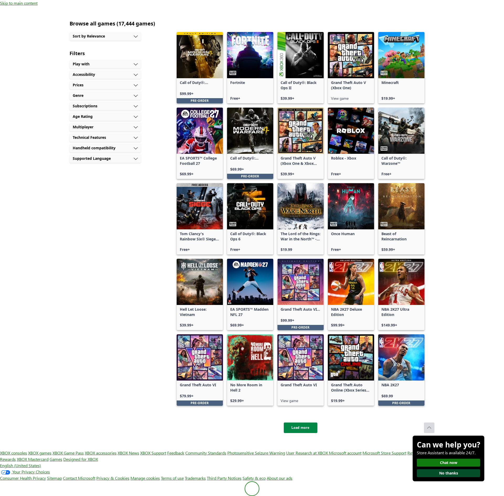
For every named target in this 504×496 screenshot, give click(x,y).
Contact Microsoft (79, 478)
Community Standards (205, 453)
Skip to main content (19, 3)
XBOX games (39, 453)
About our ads (279, 478)
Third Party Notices (224, 478)
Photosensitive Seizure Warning (256, 453)
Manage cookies (145, 478)
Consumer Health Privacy (23, 478)
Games (56, 459)
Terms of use (172, 478)
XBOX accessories (101, 453)
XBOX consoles (13, 453)
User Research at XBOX (307, 453)
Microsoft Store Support (384, 453)
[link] (200, 67)
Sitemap (54, 478)
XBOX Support (153, 453)
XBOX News (128, 453)
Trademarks (195, 478)
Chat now (448, 462)
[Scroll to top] (429, 428)
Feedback (175, 453)
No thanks (448, 473)
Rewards (8, 459)
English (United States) (20, 465)
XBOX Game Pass (68, 453)
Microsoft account (345, 453)
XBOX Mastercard (33, 459)
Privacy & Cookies (112, 478)
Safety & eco (254, 478)
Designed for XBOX (80, 459)
